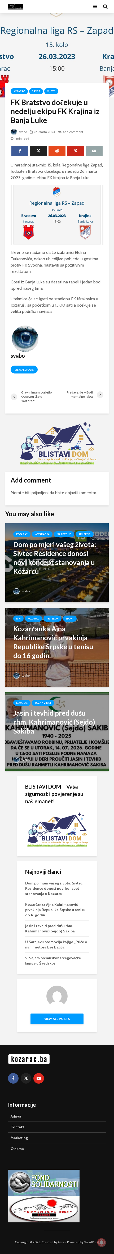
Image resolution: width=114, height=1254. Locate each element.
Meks (61, 1242)
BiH (18, 618)
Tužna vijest (43, 703)
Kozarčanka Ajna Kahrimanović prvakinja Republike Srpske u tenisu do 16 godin (55, 909)
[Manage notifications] (101, 1242)
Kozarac (19, 91)
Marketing (64, 534)
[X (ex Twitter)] (26, 1078)
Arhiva (16, 1116)
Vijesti (51, 91)
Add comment (73, 132)
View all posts (24, 369)
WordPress (91, 1242)
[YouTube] (38, 1078)
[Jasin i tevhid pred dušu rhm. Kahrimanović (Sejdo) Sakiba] (57, 731)
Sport (36, 91)
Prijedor (84, 534)
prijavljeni (40, 492)
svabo (22, 132)
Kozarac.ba (42, 534)
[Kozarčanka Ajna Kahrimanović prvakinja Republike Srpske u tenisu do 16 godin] (57, 646)
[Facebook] (13, 1078)
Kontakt (17, 1127)
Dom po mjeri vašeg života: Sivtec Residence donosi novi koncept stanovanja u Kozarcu (53, 888)
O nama (17, 1148)
